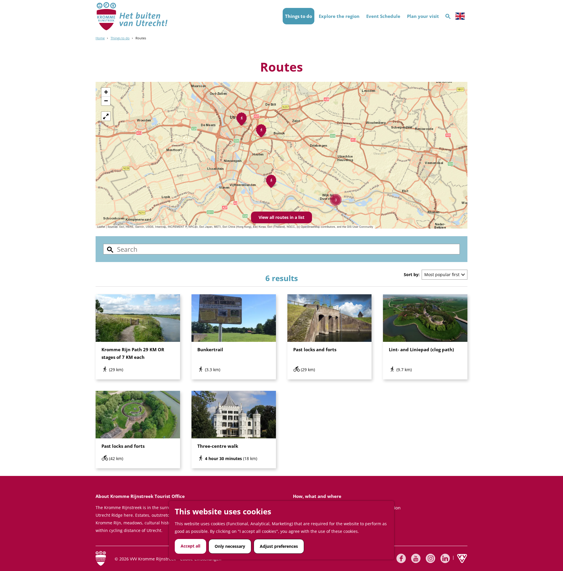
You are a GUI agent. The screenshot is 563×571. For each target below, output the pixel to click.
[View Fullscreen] (105, 116)
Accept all (190, 546)
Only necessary (230, 546)
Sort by (412, 274)
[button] (336, 200)
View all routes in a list (281, 217)
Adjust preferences (279, 546)
